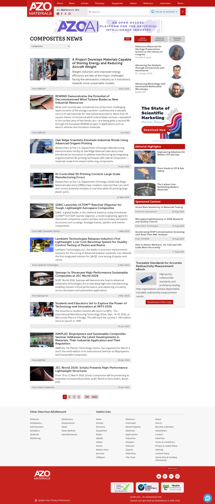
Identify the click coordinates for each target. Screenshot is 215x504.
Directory (99, 3)
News (99, 419)
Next (94, 396)
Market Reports (133, 426)
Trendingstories (177, 39)
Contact (159, 434)
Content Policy (162, 453)
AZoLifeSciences (69, 434)
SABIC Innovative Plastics (48, 231)
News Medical (68, 430)
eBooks (99, 438)
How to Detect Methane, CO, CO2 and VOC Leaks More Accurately (158, 246)
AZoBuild (34, 434)
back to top (172, 468)
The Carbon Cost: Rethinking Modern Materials (168, 187)
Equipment (101, 430)
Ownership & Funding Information (166, 459)
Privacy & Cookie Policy (166, 445)
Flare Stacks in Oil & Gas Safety (170, 169)
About (158, 419)
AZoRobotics (36, 423)
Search (158, 423)
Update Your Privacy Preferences (53, 500)
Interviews (131, 423)
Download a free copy (159, 302)
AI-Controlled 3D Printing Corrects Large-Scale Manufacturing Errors (87, 175)
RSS (128, 38)
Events (99, 445)
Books (99, 434)
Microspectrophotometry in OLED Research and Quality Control (159, 220)
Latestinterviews (142, 39)
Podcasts (130, 445)
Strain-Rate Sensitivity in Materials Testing (159, 207)
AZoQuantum (68, 423)
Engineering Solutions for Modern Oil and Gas (171, 153)
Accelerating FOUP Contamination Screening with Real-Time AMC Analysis (159, 233)
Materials (130, 430)
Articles (99, 423)
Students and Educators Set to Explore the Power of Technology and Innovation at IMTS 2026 (91, 304)
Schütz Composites (45, 387)
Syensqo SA (42, 295)
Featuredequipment (160, 39)
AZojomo (130, 442)
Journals (100, 453)
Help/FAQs (131, 453)
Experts (129, 449)
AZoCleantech (36, 426)
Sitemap (159, 449)
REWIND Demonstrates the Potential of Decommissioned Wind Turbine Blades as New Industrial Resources (86, 99)
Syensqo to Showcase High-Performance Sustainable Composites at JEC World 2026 (91, 274)
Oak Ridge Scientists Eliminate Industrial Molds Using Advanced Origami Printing (91, 141)
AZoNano (34, 419)
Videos (99, 442)
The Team (130, 457)
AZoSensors (67, 419)
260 (87, 396)
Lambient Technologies (47, 265)
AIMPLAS (41, 88)
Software (100, 457)
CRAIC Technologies (149, 225)
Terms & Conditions (165, 442)
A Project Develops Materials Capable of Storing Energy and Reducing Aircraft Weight (101, 63)
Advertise (160, 438)
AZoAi (64, 426)
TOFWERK (145, 238)
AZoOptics (35, 430)
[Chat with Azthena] (207, 498)
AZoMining (35, 438)
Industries (131, 438)
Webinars (130, 419)
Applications (132, 434)
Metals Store (102, 449)
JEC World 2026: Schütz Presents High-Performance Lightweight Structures (91, 369)
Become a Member (164, 426)
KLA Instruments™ (149, 211)
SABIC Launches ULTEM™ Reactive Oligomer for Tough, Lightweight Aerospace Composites (88, 206)
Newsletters (161, 430)
